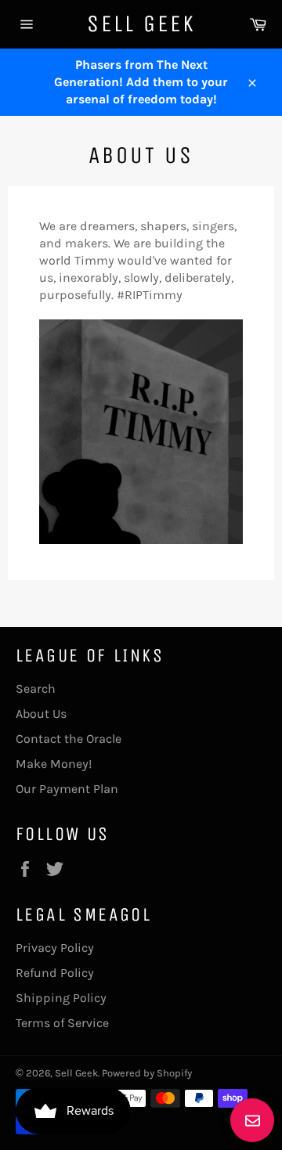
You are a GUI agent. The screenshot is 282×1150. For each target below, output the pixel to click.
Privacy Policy (55, 947)
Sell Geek (141, 23)
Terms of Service (62, 1022)
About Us (41, 713)
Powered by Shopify (147, 1073)
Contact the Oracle (68, 738)
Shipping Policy (61, 997)
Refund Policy (55, 972)
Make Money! (54, 763)
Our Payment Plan (67, 788)
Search (36, 688)
